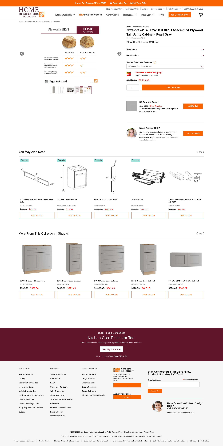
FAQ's (52, 383)
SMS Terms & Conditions (57, 415)
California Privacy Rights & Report (96, 441)
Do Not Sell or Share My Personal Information (169, 441)
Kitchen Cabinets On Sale (93, 395)
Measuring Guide (26, 387)
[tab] (165, 49)
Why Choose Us (57, 391)
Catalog (22, 378)
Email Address (173, 380)
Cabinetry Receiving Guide (31, 395)
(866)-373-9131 (120, 356)
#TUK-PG (139, 205)
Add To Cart (173, 87)
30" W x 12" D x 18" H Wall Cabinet (184, 281)
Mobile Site (205, 441)
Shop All (63, 233)
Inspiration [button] (146, 15)
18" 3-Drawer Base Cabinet (69, 281)
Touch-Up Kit (137, 199)
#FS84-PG (102, 205)
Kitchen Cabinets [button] (63, 15)
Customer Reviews (58, 387)
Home (21, 21)
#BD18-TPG (66, 284)
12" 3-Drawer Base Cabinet (143, 281)
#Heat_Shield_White (69, 205)
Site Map (193, 441)
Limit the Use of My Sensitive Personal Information (130, 441)
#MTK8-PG (28, 205)
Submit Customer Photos (61, 399)
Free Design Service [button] (180, 15)
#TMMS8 (176, 205)
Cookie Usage (44, 441)
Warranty (54, 403)
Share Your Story (58, 395)
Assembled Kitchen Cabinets (38, 21)
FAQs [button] (161, 15)
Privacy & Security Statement (24, 441)
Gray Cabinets (88, 378)
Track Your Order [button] (132, 9)
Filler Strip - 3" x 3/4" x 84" (105, 199)
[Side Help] (154, 62)
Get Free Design (193, 133)
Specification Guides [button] (28, 383)
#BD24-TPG (103, 284)
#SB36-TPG (29, 284)
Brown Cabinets (89, 387)
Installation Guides (27, 391)
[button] (201, 15)
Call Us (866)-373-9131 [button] (193, 9)
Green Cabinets (89, 391)
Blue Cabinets (88, 383)
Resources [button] (128, 15)
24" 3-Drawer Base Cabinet (106, 281)
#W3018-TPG (178, 284)
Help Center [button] (173, 9)
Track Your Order (58, 374)
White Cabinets (89, 374)
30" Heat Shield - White (67, 199)
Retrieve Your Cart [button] (114, 9)
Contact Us (55, 378)
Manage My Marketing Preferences (66, 441)
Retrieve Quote (26, 374)
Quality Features (26, 399)
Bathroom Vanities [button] (90, 15)
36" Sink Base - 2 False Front (32, 281)
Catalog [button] (145, 9)
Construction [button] (112, 15)
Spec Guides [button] (156, 9)
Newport (56, 21)
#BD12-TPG (140, 284)
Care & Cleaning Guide (29, 403)
